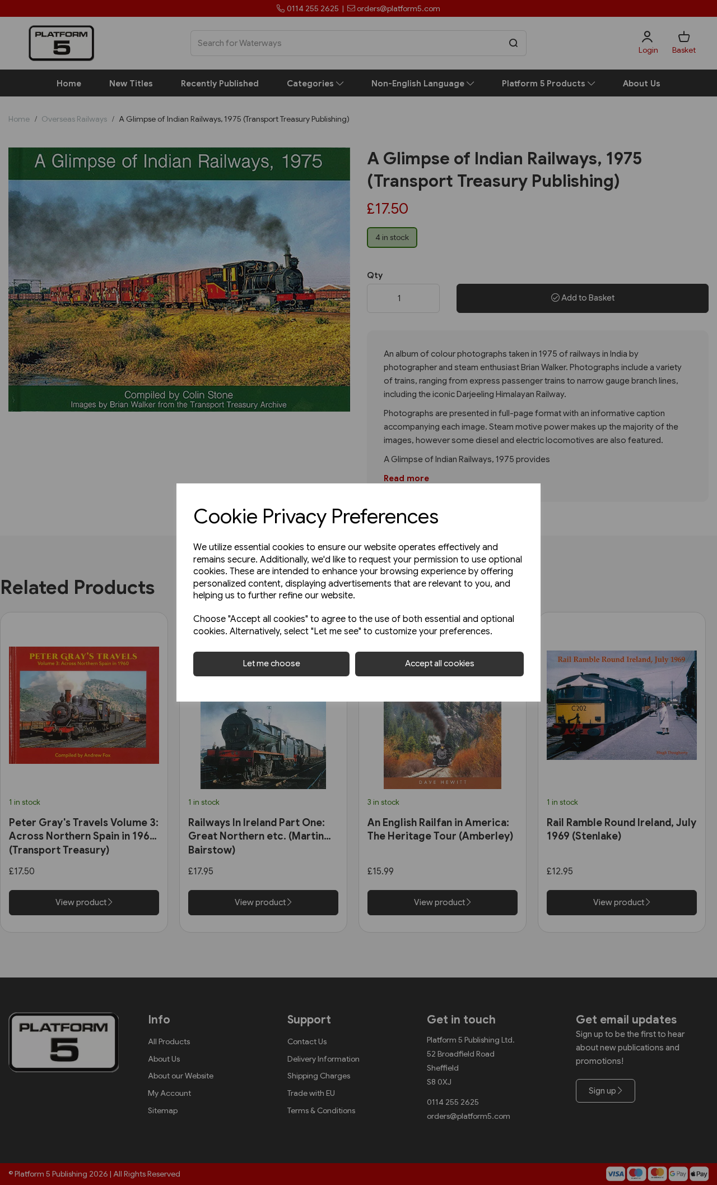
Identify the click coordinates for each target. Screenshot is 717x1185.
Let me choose (271, 663)
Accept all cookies (439, 663)
